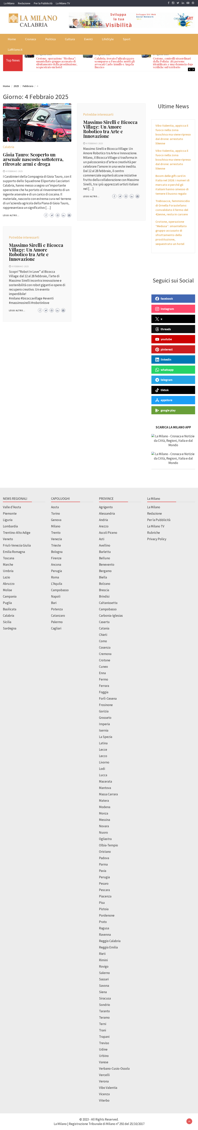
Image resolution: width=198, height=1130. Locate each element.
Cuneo (103, 666)
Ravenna (105, 934)
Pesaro (103, 883)
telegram (166, 379)
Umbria (8, 571)
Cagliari (56, 628)
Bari (53, 603)
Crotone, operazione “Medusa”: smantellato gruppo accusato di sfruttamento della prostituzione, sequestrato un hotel (56, 63)
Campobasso (60, 590)
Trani (102, 1030)
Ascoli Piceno (108, 532)
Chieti (103, 635)
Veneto (8, 539)
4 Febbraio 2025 (14, 171)
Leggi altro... (11, 215)
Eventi (88, 39)
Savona (104, 985)
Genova (56, 520)
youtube (166, 339)
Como (103, 641)
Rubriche (153, 532)
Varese (103, 1062)
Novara (104, 826)
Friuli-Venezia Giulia (17, 545)
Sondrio (104, 1005)
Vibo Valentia (108, 1088)
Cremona (105, 654)
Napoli (55, 596)
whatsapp (167, 369)
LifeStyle (108, 39)
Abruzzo (9, 584)
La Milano (9, 3)
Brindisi (104, 596)
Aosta (55, 507)
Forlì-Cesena (108, 698)
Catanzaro (58, 615)
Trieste (56, 545)
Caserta (104, 622)
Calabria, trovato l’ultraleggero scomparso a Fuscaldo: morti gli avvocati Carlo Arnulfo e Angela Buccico (115, 63)
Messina (104, 820)
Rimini (103, 960)
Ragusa (104, 928)
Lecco (103, 756)
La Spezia (105, 737)
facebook (167, 298)
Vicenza (104, 1094)
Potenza (57, 609)
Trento (56, 532)
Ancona (56, 564)
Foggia (103, 692)
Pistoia (103, 909)
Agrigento (106, 507)
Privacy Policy (156, 539)
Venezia (56, 539)
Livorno (104, 762)
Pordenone (106, 915)
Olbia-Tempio (108, 845)
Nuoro (103, 832)
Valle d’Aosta (12, 507)
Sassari (104, 979)
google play (168, 410)
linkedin (166, 359)
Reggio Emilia (108, 947)
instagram (167, 308)
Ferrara (104, 686)
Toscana (8, 558)
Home (12, 39)
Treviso (104, 1043)
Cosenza (104, 647)
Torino (55, 513)
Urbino (104, 1056)
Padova (104, 858)
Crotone (104, 660)
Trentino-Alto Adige (16, 532)
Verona (104, 1081)
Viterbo (104, 1100)
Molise (7, 590)
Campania (9, 596)
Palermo (57, 622)
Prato (103, 922)
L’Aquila (56, 584)
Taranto (104, 1011)
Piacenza (105, 896)
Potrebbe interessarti (98, 114)
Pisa (102, 903)
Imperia (104, 724)
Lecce (103, 749)
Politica (50, 39)
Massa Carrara (108, 794)
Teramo (104, 1017)
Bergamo (105, 571)
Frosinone (106, 705)
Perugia (56, 571)
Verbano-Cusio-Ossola (114, 1068)
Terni (102, 1024)
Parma (103, 864)
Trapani (104, 1036)
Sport (127, 39)
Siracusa (105, 998)
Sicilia (7, 622)
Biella (103, 577)
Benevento (106, 564)
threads (166, 329)
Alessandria (107, 513)
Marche (8, 564)
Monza (103, 813)
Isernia (103, 730)
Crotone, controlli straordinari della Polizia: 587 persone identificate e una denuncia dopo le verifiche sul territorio (175, 63)
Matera (104, 800)
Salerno (104, 973)
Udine (103, 1049)
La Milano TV (63, 3)
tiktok (165, 390)
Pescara (104, 890)
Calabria (8, 147)
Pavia (102, 871)
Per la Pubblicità (43, 3)
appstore (166, 400)
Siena (103, 992)
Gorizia (103, 711)
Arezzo (103, 526)
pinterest (167, 349)
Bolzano (104, 584)
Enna (102, 673)
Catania (104, 628)
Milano (55, 526)
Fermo (103, 679)
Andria (103, 520)
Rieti (102, 954)
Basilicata (9, 609)
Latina (103, 743)
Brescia (104, 590)
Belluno (104, 558)
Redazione (24, 3)
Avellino (104, 545)
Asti (101, 539)
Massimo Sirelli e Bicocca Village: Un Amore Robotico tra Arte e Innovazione (110, 129)
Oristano (105, 851)
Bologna (56, 552)
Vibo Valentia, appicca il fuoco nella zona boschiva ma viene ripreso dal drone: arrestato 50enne (173, 134)
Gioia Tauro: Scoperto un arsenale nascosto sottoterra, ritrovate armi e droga (33, 159)
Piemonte (10, 513)
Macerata (105, 781)
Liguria (7, 520)
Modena (104, 807)
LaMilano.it (15, 49)
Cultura (70, 39)
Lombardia (10, 526)
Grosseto (105, 718)
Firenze (56, 558)
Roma (55, 577)
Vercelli (104, 1075)
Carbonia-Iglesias (111, 615)
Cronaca (30, 39)
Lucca (103, 775)
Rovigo (103, 966)
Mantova (105, 788)
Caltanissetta (108, 603)
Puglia (7, 603)
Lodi (102, 769)
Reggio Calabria (109, 941)
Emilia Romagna (14, 552)
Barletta (105, 552)
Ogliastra (105, 839)
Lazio (6, 577)
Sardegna (9, 628)
